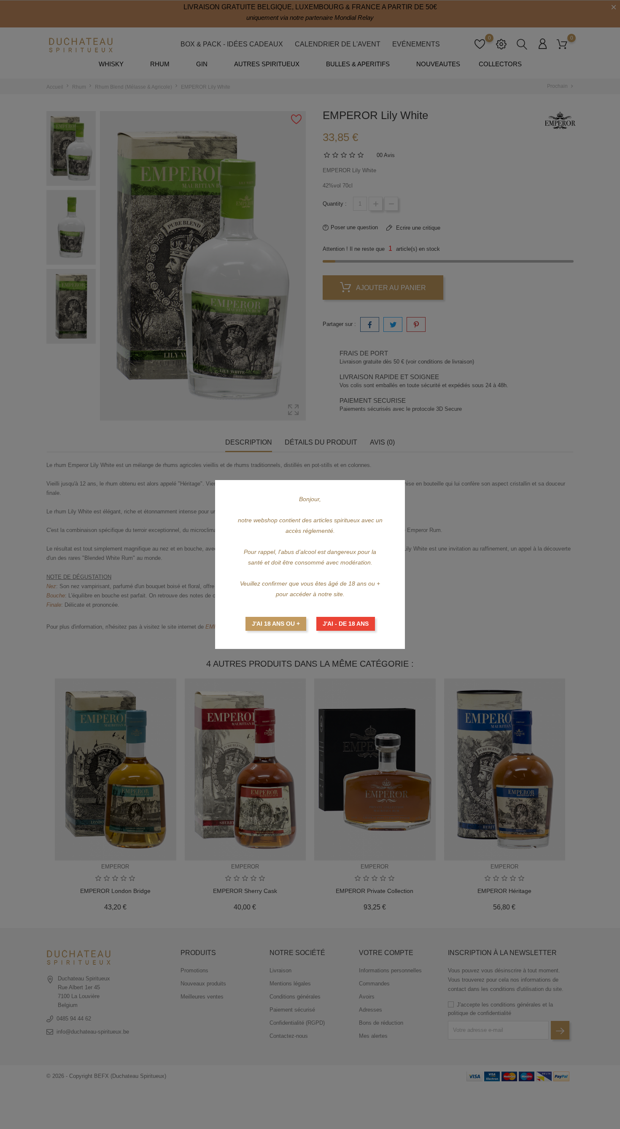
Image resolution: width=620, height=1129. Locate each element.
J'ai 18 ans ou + (276, 623)
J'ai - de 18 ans (346, 623)
